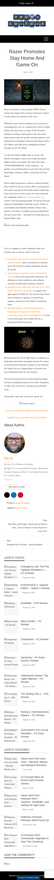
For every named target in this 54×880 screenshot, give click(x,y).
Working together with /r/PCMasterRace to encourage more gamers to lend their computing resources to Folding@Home (26, 311)
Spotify (10, 417)
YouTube (9, 410)
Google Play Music (30, 417)
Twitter (28, 410)
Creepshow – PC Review (34, 639)
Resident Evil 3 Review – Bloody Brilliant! (25, 543)
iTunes (18, 417)
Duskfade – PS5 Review (34, 603)
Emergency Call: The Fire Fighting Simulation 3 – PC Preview (35, 570)
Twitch (45, 410)
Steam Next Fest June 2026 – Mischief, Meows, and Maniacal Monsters (34, 762)
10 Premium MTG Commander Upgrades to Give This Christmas (35, 838)
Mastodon (8, 480)
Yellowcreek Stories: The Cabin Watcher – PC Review (34, 679)
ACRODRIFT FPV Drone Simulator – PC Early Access (34, 733)
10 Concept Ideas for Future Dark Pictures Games (32, 780)
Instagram (37, 410)
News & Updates (23, 503)
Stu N (8, 458)
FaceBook (19, 410)
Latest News (21, 508)
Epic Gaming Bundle (31, 197)
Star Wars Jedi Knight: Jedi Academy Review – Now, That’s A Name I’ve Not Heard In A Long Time (27, 525)
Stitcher (43, 417)
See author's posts (16, 487)
